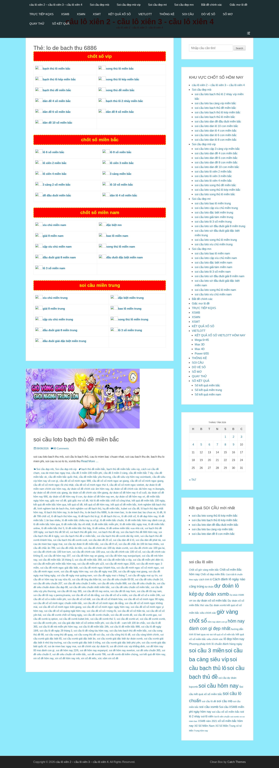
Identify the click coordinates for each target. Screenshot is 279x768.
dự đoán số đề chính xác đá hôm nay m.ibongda (137, 488)
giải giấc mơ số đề (78, 500)
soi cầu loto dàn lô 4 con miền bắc (216, 130)
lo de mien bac (116, 512)
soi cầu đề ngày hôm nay (74, 571)
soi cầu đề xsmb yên (44, 622)
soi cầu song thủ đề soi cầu (89, 634)
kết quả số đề (75, 504)
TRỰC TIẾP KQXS (41, 14)
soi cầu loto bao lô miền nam (212, 253)
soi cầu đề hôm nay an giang (88, 555)
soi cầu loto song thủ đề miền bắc (215, 185)
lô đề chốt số (128, 516)
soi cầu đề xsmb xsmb (152, 618)
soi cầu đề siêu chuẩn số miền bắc (130, 587)
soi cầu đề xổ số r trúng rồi (101, 611)
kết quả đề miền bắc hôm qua (49, 504)
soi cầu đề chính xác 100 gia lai (147, 548)
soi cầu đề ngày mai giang (132, 571)
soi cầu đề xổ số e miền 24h (144, 595)
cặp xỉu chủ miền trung (58, 319)
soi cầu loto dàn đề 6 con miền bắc (216, 157)
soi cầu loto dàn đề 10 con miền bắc (217, 167)
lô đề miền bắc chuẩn (112, 520)
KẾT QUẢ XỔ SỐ (119, 14)
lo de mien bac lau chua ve (140, 512)
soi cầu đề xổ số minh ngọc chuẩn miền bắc (57, 603)
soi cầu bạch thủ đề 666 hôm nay (139, 532)
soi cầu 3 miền (206, 650)
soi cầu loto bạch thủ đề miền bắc (76, 439)
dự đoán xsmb (213, 594)
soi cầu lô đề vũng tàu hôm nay (91, 630)
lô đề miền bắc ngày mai (133, 524)
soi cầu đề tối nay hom (123, 591)
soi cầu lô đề (209, 701)
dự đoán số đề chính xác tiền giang (88, 492)
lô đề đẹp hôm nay (147, 516)
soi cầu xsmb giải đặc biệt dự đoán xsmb (120, 638)
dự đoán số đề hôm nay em (99, 496)
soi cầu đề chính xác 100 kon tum (52, 551)
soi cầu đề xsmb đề (121, 614)
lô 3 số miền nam (54, 268)
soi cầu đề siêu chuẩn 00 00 (118, 579)
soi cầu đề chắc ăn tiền (69, 548)
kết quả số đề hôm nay (96, 504)
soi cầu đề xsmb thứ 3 (102, 618)
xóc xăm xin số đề (108, 658)
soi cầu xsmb (208, 707)
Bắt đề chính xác (211, 4)
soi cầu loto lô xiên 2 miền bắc (213, 171)
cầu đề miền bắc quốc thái (62, 476)
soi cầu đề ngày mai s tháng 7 (110, 575)
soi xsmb (234, 716)
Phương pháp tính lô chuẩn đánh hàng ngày (215, 643)
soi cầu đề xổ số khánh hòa (107, 599)
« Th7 (192, 479)
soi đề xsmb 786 (96, 654)
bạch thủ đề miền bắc (93, 469)
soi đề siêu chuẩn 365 (148, 650)
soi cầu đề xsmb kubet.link (74, 618)
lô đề (159, 512)
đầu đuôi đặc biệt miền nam (124, 257)
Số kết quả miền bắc (207, 385)
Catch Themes (236, 761)
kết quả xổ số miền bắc (224, 634)
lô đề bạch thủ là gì (88, 516)
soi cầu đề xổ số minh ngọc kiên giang (60, 607)
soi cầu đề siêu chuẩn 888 (112, 583)
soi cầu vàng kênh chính (145, 634)
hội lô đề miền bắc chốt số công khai (110, 500)
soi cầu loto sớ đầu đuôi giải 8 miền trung (220, 226)
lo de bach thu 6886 (96, 512)
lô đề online (98, 528)
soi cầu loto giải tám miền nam (213, 267)
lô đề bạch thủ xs (110, 516)
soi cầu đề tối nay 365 (69, 591)
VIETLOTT (145, 14)
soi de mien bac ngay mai (62, 646)
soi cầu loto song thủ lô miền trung (216, 239)
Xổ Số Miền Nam (204, 725)
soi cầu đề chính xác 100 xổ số (123, 551)
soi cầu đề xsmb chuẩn (96, 614)
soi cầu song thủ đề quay (59, 634)
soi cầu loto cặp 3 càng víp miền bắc (217, 148)
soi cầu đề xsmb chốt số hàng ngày (62, 614)
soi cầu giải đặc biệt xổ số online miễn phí (81, 622)
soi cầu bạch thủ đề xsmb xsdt (70, 540)
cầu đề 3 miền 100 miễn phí (87, 472)
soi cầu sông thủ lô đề (118, 634)
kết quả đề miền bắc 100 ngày (148, 500)
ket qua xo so (205, 634)
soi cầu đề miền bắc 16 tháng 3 (56, 559)
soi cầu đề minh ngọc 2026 (120, 563)
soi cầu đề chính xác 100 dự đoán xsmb (106, 548)
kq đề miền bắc (111, 508)
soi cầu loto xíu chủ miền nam (213, 294)
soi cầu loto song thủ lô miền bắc (215, 194)
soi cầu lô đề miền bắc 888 (125, 626)
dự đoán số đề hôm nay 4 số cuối (128, 492)
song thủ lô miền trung (133, 319)
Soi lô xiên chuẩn (222, 716)
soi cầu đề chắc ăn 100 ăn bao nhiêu (139, 544)
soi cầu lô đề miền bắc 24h (94, 626)
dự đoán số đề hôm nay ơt (130, 496)
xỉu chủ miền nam (54, 225)
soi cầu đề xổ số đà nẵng (85, 595)
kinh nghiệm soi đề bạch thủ (85, 508)
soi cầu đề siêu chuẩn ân (141, 583)
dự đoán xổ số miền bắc (212, 600)
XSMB (65, 14)
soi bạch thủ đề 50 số (57, 532)
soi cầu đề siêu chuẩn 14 (149, 579)
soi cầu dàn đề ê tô (123, 540)
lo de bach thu (76, 512)
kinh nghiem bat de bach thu (53, 508)
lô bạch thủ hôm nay (55, 512)
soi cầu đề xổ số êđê (79, 599)
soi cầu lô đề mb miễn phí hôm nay (58, 626)
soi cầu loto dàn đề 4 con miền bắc (216, 153)
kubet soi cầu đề (130, 508)
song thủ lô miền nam (120, 246)
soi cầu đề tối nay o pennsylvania (51, 595)
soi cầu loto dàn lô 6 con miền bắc (216, 135)
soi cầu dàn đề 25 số (100, 540)
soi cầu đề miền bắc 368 (88, 559)
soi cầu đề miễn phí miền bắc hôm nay (54, 563)
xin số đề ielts (88, 658)
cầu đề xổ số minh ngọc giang (146, 480)
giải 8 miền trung (54, 308)
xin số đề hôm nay (43, 658)
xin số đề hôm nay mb (67, 658)
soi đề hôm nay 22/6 (67, 650)
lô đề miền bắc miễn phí (105, 524)
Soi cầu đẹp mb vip (128, 4)
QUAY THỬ (36, 23)
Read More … (90, 461)
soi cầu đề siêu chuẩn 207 (47, 583)
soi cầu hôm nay (219, 686)
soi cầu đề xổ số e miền (114, 595)
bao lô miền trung (129, 308)
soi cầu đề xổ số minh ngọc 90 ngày (144, 599)
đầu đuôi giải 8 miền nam (59, 257)
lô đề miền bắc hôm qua (46, 524)
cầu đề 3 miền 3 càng (115, 472)
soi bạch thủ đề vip (108, 532)
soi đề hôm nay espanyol (93, 650)
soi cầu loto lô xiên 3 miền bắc (213, 176)
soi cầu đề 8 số (108, 544)
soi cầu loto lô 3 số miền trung (213, 221)
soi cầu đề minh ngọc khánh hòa (97, 567)
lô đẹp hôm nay (234, 639)
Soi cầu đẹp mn (184, 4)
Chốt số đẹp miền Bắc (213, 574)
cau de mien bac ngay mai (55, 472)
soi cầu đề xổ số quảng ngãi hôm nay (64, 611)
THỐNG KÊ (166, 14)
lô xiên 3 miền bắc (122, 163)
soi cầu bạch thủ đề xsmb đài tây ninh (118, 536)
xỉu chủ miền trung (55, 297)
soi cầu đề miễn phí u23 (90, 563)
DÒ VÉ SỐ (208, 14)
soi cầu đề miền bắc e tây (117, 559)
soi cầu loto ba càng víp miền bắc (215, 103)
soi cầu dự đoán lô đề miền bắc (81, 544)
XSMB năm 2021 (207, 721)
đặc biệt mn (114, 225)
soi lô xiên (207, 716)
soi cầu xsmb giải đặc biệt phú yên (121, 642)
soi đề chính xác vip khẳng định (127, 646)
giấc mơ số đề (58, 500)
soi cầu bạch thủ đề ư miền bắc (78, 536)
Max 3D (200, 344)
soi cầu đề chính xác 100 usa (88, 551)
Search (239, 48)
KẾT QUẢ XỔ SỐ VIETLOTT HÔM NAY (220, 335)
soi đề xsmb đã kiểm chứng (122, 654)
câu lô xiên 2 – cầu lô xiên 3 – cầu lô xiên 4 (55, 4)
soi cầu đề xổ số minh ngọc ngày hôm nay (106, 607)
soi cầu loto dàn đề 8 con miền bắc (216, 162)
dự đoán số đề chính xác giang (50, 492)
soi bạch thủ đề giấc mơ (83, 532)
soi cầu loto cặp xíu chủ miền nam (216, 258)
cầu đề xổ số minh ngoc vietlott (127, 484)
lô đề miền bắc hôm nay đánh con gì (145, 520)
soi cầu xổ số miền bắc (226, 711)
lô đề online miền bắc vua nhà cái (124, 528)
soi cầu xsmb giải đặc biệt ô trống (81, 642)
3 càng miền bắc (120, 173)
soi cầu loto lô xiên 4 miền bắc (213, 180)
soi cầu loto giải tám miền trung (214, 217)
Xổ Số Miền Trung (225, 725)
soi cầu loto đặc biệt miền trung (214, 212)
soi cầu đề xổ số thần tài (131, 611)
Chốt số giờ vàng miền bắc (204, 569)
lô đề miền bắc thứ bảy (78, 528)
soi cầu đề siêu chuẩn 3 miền (80, 583)
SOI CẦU (188, 14)
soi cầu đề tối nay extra (96, 591)
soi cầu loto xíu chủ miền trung (213, 244)
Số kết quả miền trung (208, 389)
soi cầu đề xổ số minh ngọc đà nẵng (103, 603)
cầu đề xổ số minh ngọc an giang (110, 480)
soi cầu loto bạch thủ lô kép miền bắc (217, 112)
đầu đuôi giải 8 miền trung (60, 330)
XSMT (97, 14)
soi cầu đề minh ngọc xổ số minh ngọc (138, 567)
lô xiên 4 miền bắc (54, 173)
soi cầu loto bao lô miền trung (213, 203)
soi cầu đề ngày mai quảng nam (74, 575)
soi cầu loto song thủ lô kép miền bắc (217, 189)
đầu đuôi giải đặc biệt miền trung (64, 341)
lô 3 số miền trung (130, 330)
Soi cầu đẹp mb (99, 4)
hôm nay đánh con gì (217, 622)
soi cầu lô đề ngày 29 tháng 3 (56, 630)
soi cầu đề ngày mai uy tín (143, 575)
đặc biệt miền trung (131, 297)
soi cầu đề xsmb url (127, 618)
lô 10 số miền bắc (121, 184)
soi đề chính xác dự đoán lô (93, 646)
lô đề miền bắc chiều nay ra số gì (80, 520)
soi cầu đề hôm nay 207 (57, 555)
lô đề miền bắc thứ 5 (52, 528)
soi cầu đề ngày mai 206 (103, 571)
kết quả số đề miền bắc (123, 504)
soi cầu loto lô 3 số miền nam (213, 271)
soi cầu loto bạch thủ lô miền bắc (215, 116)
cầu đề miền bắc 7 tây (141, 472)
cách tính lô (205, 579)
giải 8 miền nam (53, 235)
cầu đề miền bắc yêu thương (95, 476)
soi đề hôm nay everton (122, 650)
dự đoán (209, 586)
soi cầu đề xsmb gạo (145, 614)
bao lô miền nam (117, 235)
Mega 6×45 (202, 339)
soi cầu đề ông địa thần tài (86, 579)
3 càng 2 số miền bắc (56, 184)
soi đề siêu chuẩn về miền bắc (69, 654)
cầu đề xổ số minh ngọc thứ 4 (91, 484)
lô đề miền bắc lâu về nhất (75, 524)
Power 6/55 (202, 353)
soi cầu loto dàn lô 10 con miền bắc (216, 126)
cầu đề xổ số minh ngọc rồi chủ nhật (53, 484)
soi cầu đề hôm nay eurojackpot (122, 555)
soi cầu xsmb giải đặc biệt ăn (79, 638)
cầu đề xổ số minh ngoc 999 (75, 480)
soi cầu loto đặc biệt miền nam (213, 262)
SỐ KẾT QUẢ (60, 23)
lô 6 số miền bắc (53, 152)
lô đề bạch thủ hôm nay (64, 516)
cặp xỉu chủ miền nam (57, 246)
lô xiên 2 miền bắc (54, 163)
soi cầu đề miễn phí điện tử (148, 559)
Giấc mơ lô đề (238, 4)
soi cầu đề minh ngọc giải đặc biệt (59, 567)
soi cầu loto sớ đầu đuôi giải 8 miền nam (219, 276)
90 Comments (61, 448)
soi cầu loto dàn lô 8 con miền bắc (216, 139)
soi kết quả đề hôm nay (152, 654)
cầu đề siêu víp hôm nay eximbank (131, 476)
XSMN (81, 14)
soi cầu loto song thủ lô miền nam (215, 289)
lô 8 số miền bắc (120, 152)
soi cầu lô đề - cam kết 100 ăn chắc (125, 622)
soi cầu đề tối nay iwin (149, 591)
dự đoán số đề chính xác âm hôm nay (88, 488)
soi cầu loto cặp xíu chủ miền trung (216, 207)
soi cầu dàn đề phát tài (148, 540)
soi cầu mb (224, 701)
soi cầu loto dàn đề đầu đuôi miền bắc (218, 121)
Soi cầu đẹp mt (157, 4)
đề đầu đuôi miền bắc (57, 195)
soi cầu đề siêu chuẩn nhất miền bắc (89, 587)
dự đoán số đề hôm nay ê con (65, 496)
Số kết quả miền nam (208, 394)
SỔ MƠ (228, 14)
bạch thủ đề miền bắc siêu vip (123, 469)
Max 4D (200, 349)
